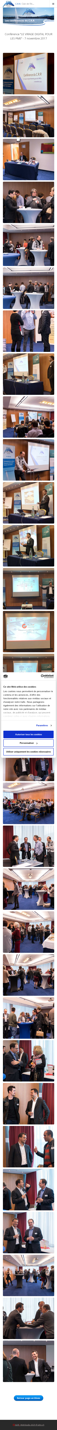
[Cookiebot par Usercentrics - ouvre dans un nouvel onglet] (41, 676)
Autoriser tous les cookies (28, 734)
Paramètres (42, 725)
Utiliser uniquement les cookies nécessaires (28, 751)
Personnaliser (27, 743)
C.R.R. (32, 3)
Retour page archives (28, 1397)
